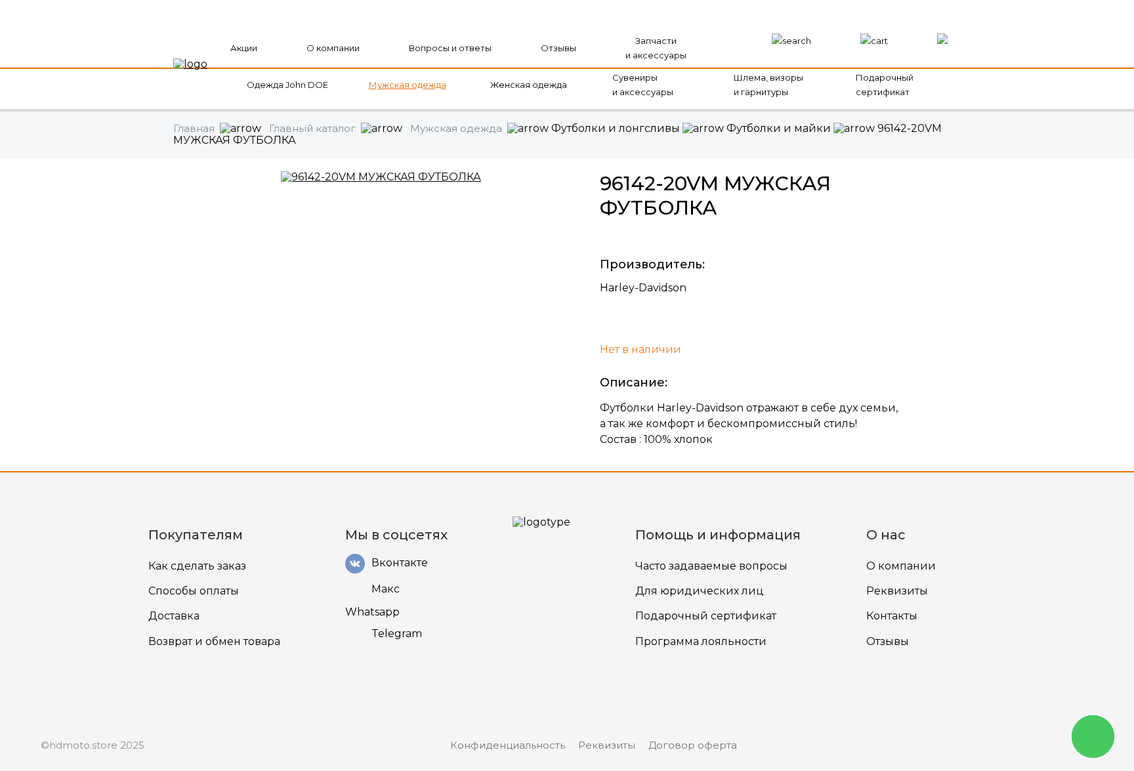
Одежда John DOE (287, 84)
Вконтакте (399, 562)
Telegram (396, 633)
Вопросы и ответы (450, 48)
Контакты (891, 616)
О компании (333, 48)
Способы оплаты (193, 591)
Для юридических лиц (699, 591)
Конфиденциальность (507, 745)
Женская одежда (528, 84)
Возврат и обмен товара (214, 641)
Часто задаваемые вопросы (711, 566)
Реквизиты (897, 591)
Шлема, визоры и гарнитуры (768, 84)
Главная (194, 128)
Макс (385, 589)
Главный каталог (312, 128)
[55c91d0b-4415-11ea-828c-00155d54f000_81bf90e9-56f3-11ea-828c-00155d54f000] (381, 177)
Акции (243, 48)
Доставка (174, 616)
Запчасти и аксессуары (655, 47)
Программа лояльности (700, 641)
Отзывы (558, 48)
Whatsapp (372, 612)
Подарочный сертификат (885, 84)
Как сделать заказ (197, 566)
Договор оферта (692, 745)
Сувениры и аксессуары (642, 84)
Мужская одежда (407, 84)
